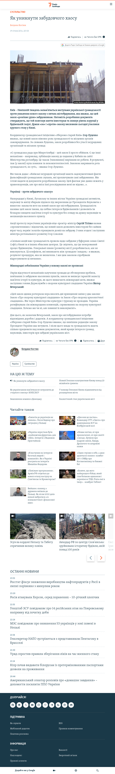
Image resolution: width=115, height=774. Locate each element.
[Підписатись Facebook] (12, 705)
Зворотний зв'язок (68, 756)
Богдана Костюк (18, 25)
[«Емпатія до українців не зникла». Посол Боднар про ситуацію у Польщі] (18, 420)
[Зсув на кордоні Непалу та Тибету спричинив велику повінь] (33, 526)
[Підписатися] (71, 705)
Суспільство (17, 12)
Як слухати (15, 723)
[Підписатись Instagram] (38, 705)
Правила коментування (71, 729)
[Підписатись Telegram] (51, 705)
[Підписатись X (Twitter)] (25, 705)
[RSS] (58, 705)
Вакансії (63, 750)
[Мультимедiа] (54, 770)
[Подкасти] (76, 770)
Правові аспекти (18, 761)
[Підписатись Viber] (45, 705)
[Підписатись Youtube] (32, 705)
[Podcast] (64, 705)
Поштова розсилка (19, 734)
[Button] (74, 37)
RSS (61, 723)
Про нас (14, 750)
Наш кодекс (16, 756)
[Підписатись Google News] (19, 705)
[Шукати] (97, 770)
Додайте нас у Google (25, 770)
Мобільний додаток (20, 729)
